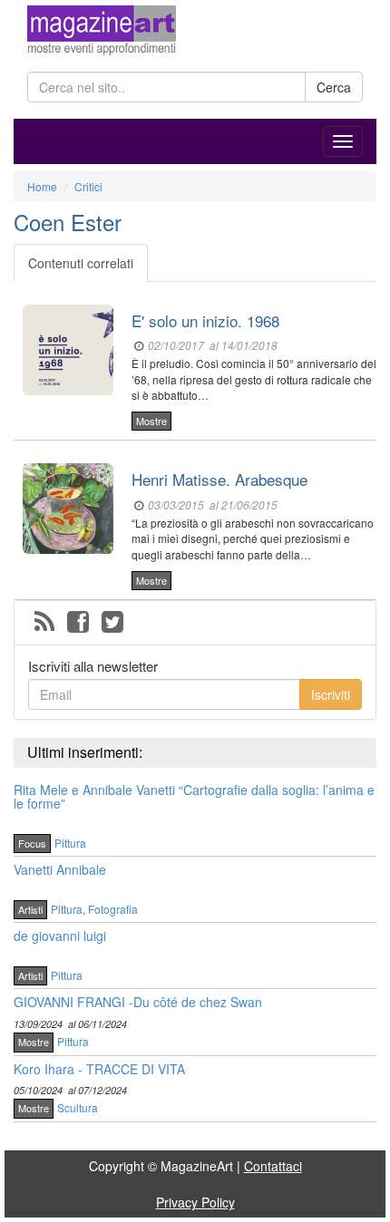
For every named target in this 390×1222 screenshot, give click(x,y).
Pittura (70, 842)
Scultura (77, 1107)
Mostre (151, 420)
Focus (32, 843)
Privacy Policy (195, 1202)
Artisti (30, 909)
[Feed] (44, 622)
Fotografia (113, 908)
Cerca (334, 87)
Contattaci (273, 1166)
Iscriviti (330, 694)
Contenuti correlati (80, 263)
